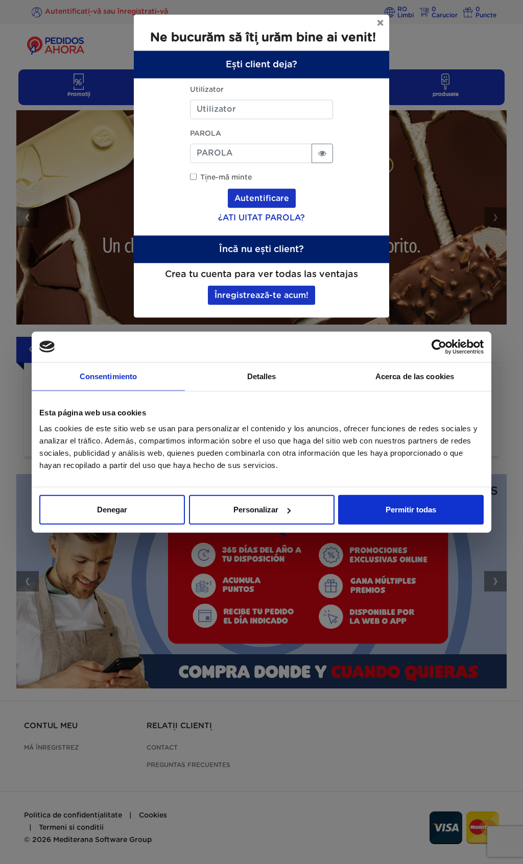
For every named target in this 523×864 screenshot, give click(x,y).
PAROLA (205, 133)
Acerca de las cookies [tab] (414, 376)
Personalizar (255, 509)
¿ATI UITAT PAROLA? (261, 217)
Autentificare (261, 198)
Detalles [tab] (261, 376)
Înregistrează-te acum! (261, 295)
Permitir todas (411, 509)
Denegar (112, 509)
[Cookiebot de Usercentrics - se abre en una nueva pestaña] (439, 346)
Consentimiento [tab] (108, 376)
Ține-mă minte (226, 177)
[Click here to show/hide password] (322, 153)
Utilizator (207, 89)
